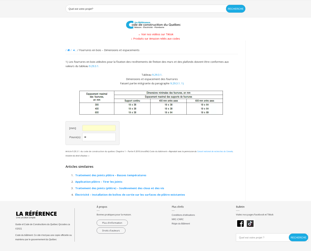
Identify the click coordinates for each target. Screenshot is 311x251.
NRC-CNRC (178, 219)
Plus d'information (112, 222)
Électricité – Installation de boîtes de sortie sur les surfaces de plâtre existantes (130, 194)
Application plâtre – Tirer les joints (98, 181)
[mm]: (72, 128)
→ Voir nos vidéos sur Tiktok (155, 34)
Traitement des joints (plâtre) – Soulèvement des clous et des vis (119, 188)
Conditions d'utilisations (183, 215)
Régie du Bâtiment (181, 223)
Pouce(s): (75, 137)
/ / (69, 50)
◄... (74, 50)
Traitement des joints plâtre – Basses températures (110, 175)
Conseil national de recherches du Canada (215, 151)
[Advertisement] (18, 95)
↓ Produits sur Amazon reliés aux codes (155, 38)
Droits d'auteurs (111, 230)
